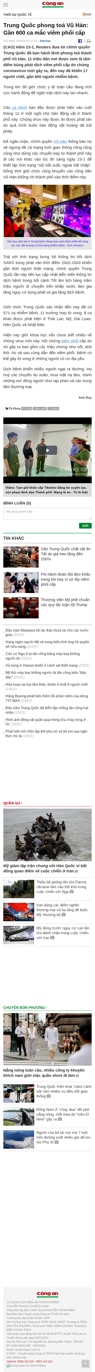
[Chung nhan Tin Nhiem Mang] (26, 1365)
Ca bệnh (53, 408)
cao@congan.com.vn (27, 1349)
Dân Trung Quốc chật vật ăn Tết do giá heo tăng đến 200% (66, 554)
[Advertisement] (47, 771)
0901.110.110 (44, 1361)
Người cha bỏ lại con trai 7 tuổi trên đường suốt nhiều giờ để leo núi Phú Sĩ (63, 1137)
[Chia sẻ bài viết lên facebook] (80, 41)
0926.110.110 (25, 1361)
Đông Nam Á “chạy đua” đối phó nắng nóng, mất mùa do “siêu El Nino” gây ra (62, 1114)
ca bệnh (18, 107)
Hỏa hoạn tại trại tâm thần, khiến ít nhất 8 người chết (46, 684)
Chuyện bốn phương (24, 1008)
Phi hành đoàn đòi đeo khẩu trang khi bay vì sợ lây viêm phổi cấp (65, 579)
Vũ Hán (60, 141)
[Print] (89, 41)
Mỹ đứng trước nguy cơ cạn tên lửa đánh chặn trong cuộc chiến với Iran (62, 933)
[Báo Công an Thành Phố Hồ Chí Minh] (53, 4)
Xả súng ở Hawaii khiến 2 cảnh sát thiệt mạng (42, 665)
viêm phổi (69, 341)
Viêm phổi (39, 408)
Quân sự (12, 803)
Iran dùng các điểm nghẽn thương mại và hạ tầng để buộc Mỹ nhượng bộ (62, 910)
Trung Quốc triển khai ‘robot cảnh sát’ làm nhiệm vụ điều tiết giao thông (63, 1091)
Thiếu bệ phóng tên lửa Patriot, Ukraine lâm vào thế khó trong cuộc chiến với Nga (61, 887)
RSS (88, 14)
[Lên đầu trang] (85, 1364)
